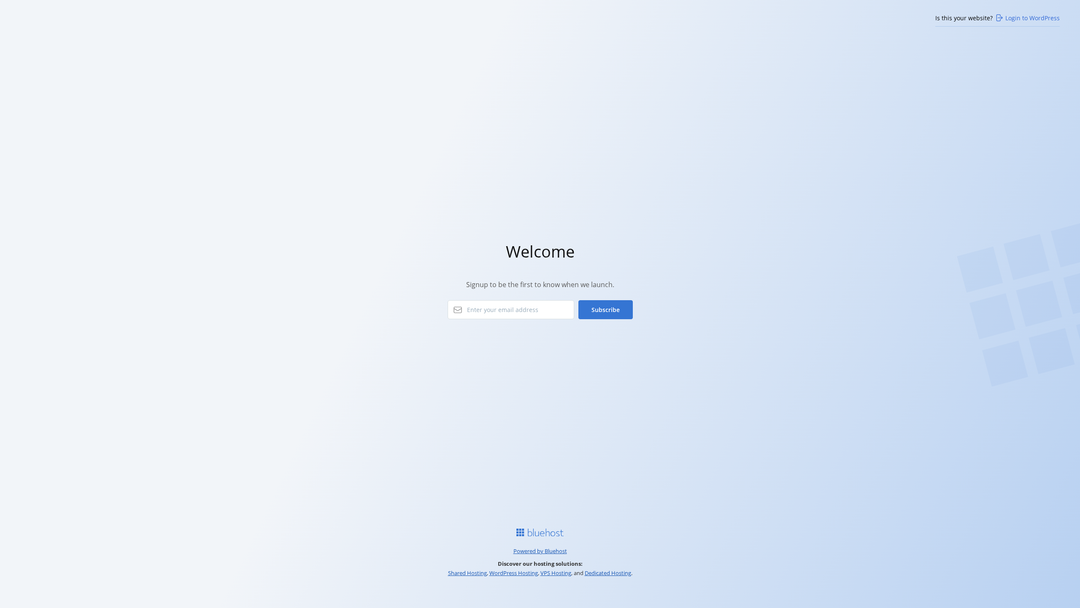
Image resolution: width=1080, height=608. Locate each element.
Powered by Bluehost (540, 551)
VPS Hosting (555, 573)
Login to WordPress (1032, 18)
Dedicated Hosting (608, 573)
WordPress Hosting (513, 573)
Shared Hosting (467, 573)
